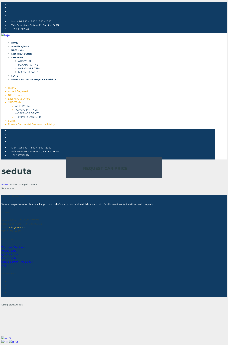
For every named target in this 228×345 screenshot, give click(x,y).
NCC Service (17, 50)
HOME (14, 42)
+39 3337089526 (20, 29)
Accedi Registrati (21, 46)
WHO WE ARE (25, 61)
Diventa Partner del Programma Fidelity (33, 79)
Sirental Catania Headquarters (17, 261)
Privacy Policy (8, 250)
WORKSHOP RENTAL (29, 68)
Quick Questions (10, 254)
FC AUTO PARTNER (28, 64)
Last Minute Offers (21, 53)
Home (4, 184)
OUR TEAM (17, 57)
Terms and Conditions (13, 247)
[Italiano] (5, 341)
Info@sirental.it (17, 227)
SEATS (14, 75)
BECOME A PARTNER (29, 72)
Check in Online (9, 258)
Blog (3, 265)
